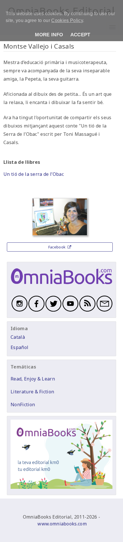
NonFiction (23, 404)
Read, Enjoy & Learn (33, 379)
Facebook (57, 247)
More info (49, 34)
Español (19, 347)
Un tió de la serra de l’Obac (33, 174)
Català (18, 337)
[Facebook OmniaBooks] (35, 311)
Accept (80, 34)
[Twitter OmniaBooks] (53, 311)
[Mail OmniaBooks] (104, 311)
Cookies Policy (67, 20)
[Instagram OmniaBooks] (19, 311)
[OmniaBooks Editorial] (61, 287)
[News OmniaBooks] (86, 311)
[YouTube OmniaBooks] (69, 311)
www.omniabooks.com (62, 524)
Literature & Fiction (32, 391)
